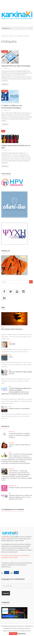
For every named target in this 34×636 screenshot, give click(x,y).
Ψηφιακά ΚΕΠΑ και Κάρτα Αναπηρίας (16, 66)
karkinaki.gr (6, 536)
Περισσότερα (22, 633)
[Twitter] (11, 291)
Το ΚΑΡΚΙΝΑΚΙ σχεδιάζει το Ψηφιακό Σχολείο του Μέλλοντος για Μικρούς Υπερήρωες (19, 435)
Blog (2, 327)
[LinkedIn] (4, 298)
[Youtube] (17, 291)
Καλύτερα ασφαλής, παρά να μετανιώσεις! (20, 487)
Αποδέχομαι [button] (13, 633)
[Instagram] (23, 291)
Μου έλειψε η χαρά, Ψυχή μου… (12, 329)
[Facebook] (4, 291)
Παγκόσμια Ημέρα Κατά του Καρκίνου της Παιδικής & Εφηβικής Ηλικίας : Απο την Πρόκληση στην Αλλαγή (20, 497)
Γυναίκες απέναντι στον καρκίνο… (20, 408)
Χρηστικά (4, 51)
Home (11, 36)
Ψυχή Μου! (12, 344)
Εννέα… (11, 357)
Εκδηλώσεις (11, 431)
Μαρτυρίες (11, 442)
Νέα (3, 131)
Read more (5, 84)
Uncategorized (12, 485)
